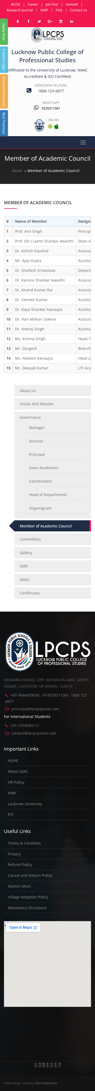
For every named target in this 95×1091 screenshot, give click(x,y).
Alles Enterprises (46, 1083)
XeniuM (72, 4)
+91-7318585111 (25, 725)
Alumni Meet (19, 886)
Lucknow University (25, 803)
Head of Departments (48, 494)
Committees (30, 539)
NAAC (25, 579)
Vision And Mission (37, 403)
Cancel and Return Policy (30, 875)
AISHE (13, 760)
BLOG (15, 4)
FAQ (59, 10)
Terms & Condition (24, 843)
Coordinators (40, 481)
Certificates (30, 592)
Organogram (40, 508)
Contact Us (78, 10)
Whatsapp (50, 103)
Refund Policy (20, 864)
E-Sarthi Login (4, 59)
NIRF (44, 10)
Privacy (14, 853)
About (17, 170)
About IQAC (18, 771)
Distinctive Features (4, 91)
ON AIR (53, 120)
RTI (10, 814)
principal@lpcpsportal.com (35, 708)
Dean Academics (43, 467)
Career (33, 4)
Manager (37, 427)
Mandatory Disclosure (27, 907)
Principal (37, 454)
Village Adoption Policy (28, 896)
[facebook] (28, 21)
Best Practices (4, 123)
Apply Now (4, 31)
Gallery (26, 552)
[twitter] (39, 21)
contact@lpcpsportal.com (33, 733)
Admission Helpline (51, 85)
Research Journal (20, 10)
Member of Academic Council (46, 525)
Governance (30, 417)
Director (36, 441)
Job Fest (52, 4)
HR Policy (16, 782)
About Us (28, 390)
